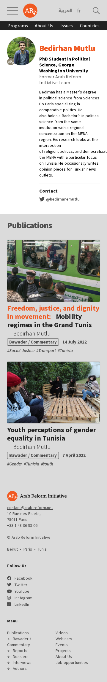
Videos (62, 632)
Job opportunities (72, 662)
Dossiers (21, 656)
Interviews (22, 662)
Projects (63, 650)
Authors (20, 668)
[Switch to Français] (79, 10)
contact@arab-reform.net (30, 507)
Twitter (21, 584)
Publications (18, 632)
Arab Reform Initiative (30, 11)
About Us (44, 25)
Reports (20, 650)
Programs (17, 25)
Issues (66, 25)
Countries (90, 25)
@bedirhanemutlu (62, 199)
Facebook (23, 578)
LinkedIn (22, 604)
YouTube (22, 591)
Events (62, 644)
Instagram (23, 597)
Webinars (64, 638)
